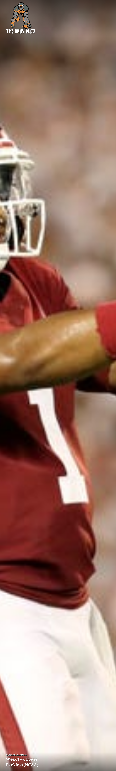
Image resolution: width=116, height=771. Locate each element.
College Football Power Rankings (16, 755)
